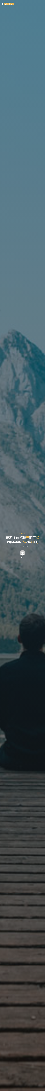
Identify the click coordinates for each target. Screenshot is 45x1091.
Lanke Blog (8, 4)
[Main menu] (42, 4)
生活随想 (22, 534)
